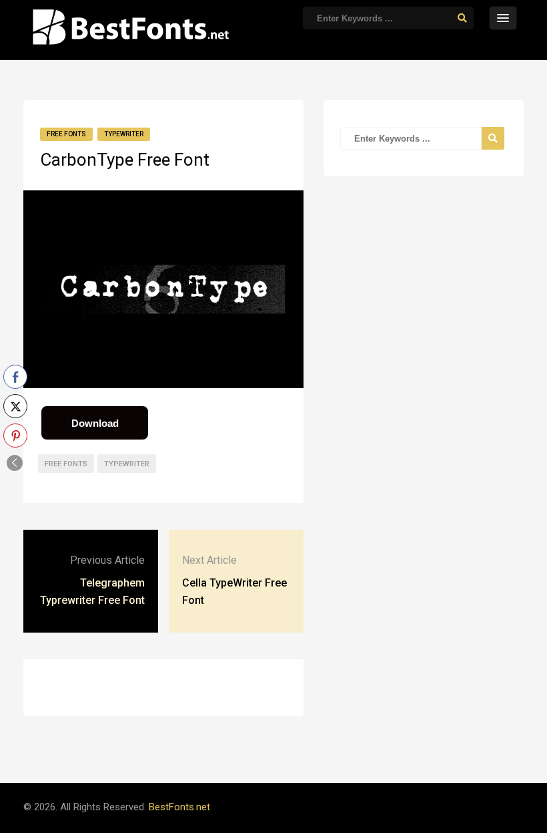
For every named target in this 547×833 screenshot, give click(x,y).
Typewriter (123, 134)
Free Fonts (66, 134)
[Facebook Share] (15, 377)
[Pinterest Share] (15, 436)
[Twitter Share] (15, 406)
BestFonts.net (179, 807)
